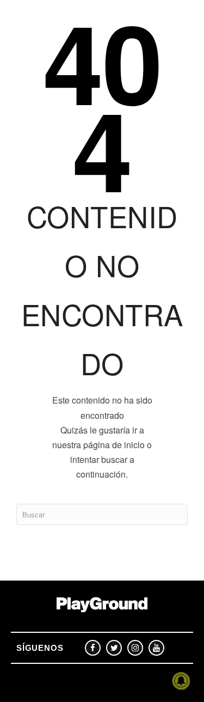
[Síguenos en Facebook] (93, 648)
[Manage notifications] (181, 680)
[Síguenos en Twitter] (114, 648)
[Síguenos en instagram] (135, 648)
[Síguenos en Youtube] (156, 648)
